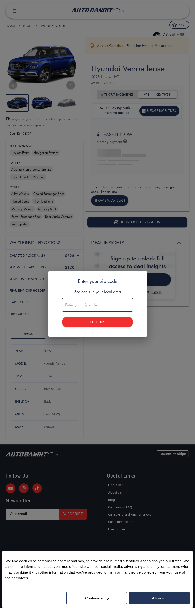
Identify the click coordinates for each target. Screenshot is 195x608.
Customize (94, 598)
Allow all (159, 598)
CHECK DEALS (97, 322)
